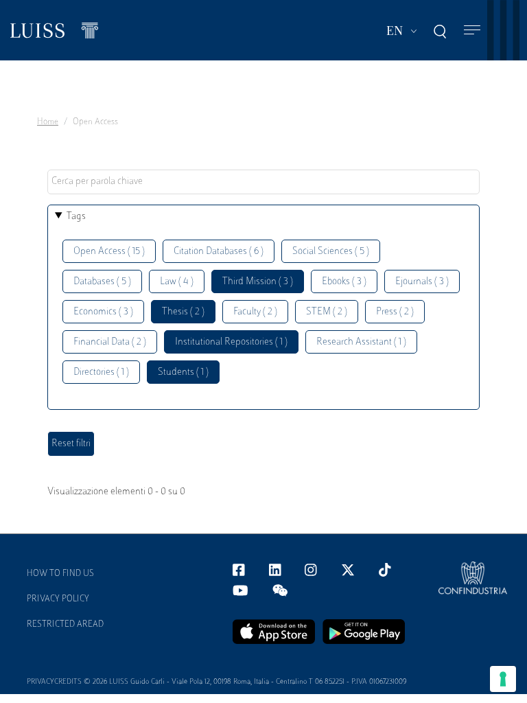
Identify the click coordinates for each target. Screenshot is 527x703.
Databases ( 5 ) (102, 282)
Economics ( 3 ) (103, 312)
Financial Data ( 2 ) (109, 342)
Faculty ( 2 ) (255, 312)
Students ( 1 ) (183, 372)
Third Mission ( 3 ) (257, 282)
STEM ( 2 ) (326, 312)
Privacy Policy (58, 599)
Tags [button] (76, 216)
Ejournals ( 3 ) (422, 282)
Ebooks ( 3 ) (344, 282)
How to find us (60, 574)
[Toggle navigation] (472, 30)
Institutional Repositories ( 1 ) (231, 342)
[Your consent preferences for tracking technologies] (503, 679)
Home (47, 122)
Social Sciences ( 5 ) (330, 251)
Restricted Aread (65, 625)
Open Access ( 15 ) (109, 251)
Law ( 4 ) (177, 282)
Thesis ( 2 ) (183, 312)
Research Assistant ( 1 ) (361, 342)
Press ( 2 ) (395, 312)
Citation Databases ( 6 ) (219, 251)
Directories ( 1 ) (101, 372)
